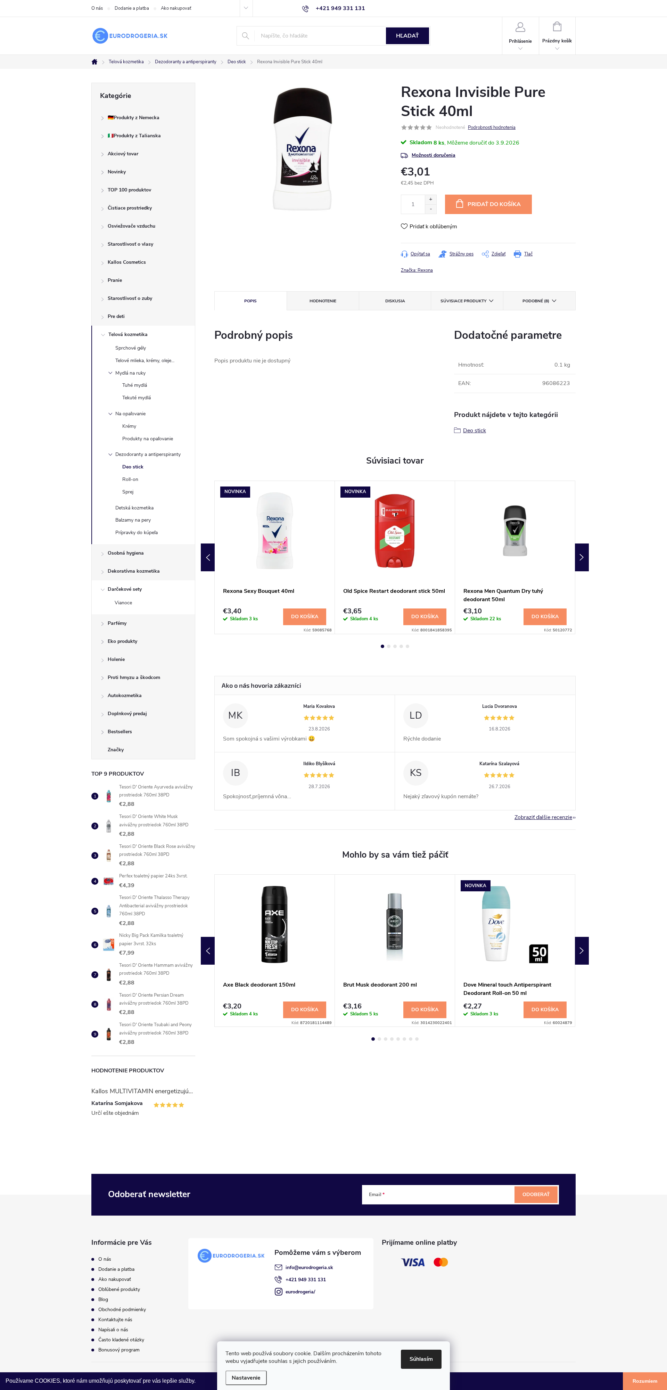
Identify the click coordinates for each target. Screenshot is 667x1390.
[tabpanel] (275, 557)
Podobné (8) (535, 301)
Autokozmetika (125, 695)
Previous (208, 557)
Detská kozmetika (134, 508)
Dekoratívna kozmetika (134, 571)
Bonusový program (119, 1350)
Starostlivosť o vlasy (130, 244)
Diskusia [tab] (395, 301)
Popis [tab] (250, 301)
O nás (97, 8)
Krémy (129, 426)
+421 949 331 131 (306, 1279)
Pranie (115, 280)
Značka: (417, 270)
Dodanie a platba (132, 8)
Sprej (127, 492)
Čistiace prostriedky (130, 208)
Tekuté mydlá (136, 397)
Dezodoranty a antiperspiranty (148, 454)
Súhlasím (421, 1359)
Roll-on (130, 479)
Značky (116, 749)
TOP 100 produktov (129, 190)
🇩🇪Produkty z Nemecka (133, 117)
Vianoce (123, 602)
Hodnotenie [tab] (323, 301)
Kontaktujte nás (115, 1319)
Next (582, 557)
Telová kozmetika (128, 334)
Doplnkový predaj (127, 713)
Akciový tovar (123, 153)
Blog (103, 1299)
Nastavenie (246, 1378)
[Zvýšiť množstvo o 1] (430, 199)
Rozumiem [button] (645, 1381)
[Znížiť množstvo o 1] (430, 209)
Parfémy (117, 623)
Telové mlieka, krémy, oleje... (144, 360)
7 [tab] (410, 1039)
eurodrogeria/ (300, 1292)
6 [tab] (404, 1039)
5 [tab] (407, 646)
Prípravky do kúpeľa (136, 532)
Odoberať (536, 1194)
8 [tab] (417, 1039)
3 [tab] (395, 646)
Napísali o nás (113, 1329)
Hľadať (407, 36)
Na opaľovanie (130, 413)
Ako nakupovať (176, 8)
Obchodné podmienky (122, 1309)
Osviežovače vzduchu (131, 226)
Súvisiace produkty (463, 301)
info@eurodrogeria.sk (309, 1267)
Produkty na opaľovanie (147, 438)
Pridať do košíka (494, 204)
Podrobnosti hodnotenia (492, 127)
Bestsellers (120, 731)
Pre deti (116, 316)
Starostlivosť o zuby (130, 298)
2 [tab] (388, 646)
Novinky (117, 172)
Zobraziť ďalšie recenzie (543, 817)
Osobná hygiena (126, 553)
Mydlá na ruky (130, 373)
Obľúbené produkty (119, 1289)
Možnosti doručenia (433, 155)
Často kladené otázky (121, 1339)
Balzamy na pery (133, 520)
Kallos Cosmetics (127, 262)
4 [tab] (401, 646)
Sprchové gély (130, 348)
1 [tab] (382, 646)
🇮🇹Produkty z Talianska (134, 135)
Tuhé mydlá (134, 385)
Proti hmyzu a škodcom (134, 677)
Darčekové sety (125, 589)
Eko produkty (122, 641)
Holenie (116, 659)
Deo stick (132, 467)
